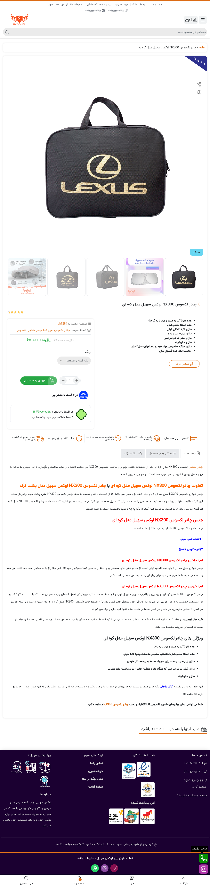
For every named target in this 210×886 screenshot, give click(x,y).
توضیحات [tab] (190, 454)
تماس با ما (157, 5)
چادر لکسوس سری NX (56, 330)
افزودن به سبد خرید (34, 380)
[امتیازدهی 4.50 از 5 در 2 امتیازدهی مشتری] (15, 311)
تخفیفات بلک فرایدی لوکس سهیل (65, 5)
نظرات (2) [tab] (130, 454)
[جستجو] (6, 32)
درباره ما (144, 5)
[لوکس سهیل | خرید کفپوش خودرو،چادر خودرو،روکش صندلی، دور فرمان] (19, 20)
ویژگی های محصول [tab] (161, 454)
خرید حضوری (122, 5)
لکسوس (21, 330)
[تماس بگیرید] (203, 858)
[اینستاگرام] (203, 869)
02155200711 (116, 11)
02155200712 (93, 11)
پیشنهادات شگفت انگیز (99, 5)
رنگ (88, 352)
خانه (202, 47)
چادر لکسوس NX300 (115, 704)
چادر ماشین (34, 330)
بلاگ (134, 5)
